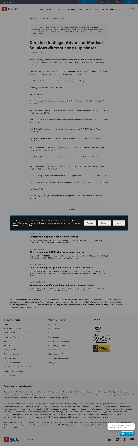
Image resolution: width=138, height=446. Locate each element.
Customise (118, 223)
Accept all (90, 223)
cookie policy (18, 225)
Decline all (104, 223)
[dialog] (69, 223)
